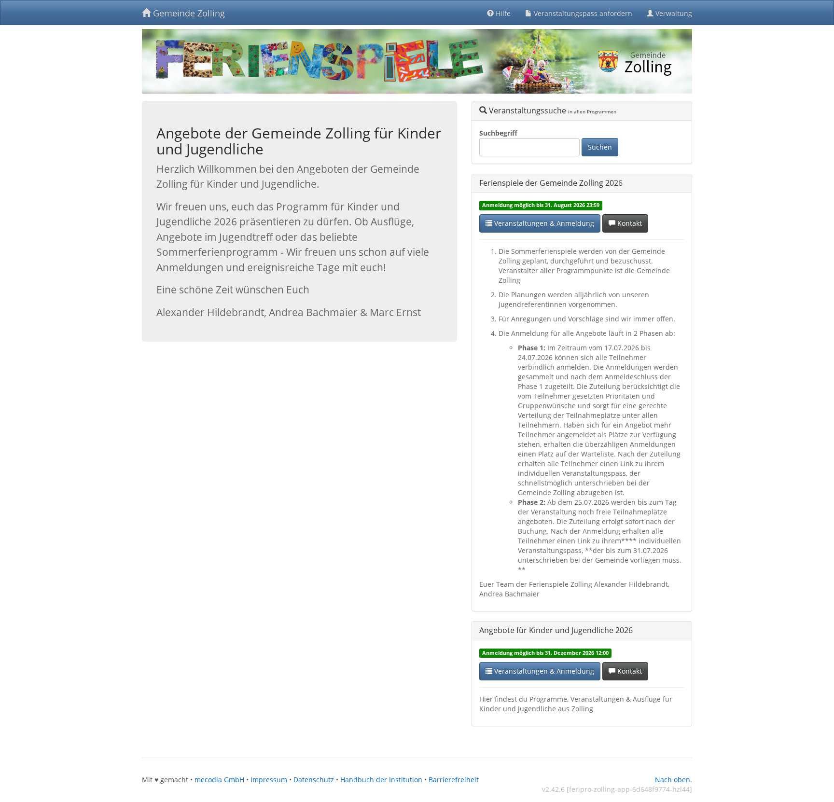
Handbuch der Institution (381, 779)
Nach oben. (673, 779)
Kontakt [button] (628, 223)
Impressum (268, 779)
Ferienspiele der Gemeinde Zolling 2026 (551, 183)
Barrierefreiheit (454, 779)
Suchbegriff (498, 133)
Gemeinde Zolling (188, 13)
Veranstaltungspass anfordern (582, 13)
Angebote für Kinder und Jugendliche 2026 (556, 630)
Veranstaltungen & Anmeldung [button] (543, 223)
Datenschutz (313, 779)
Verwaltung (672, 13)
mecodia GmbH (219, 779)
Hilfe (502, 13)
